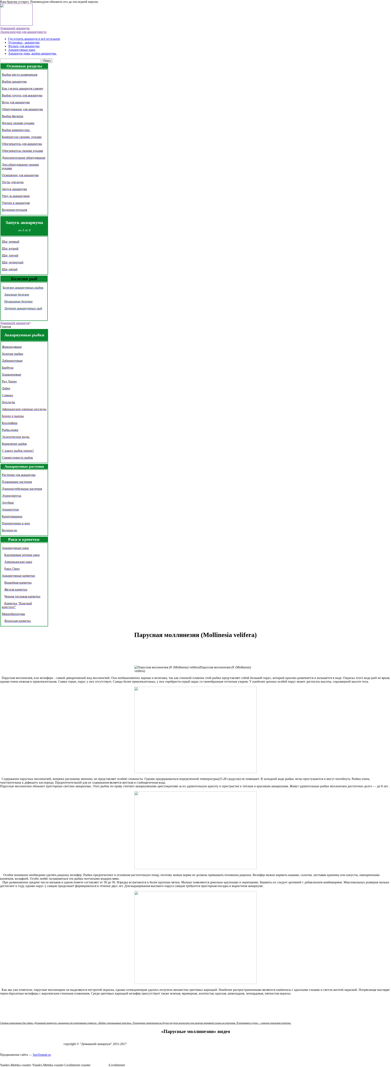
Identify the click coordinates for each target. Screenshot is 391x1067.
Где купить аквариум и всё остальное (34, 39)
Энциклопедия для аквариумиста (23, 32)
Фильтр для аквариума (24, 46)
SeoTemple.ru (42, 1054)
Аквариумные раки (21, 50)
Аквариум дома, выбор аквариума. (32, 53)
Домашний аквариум (15, 28)
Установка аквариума (24, 42)
